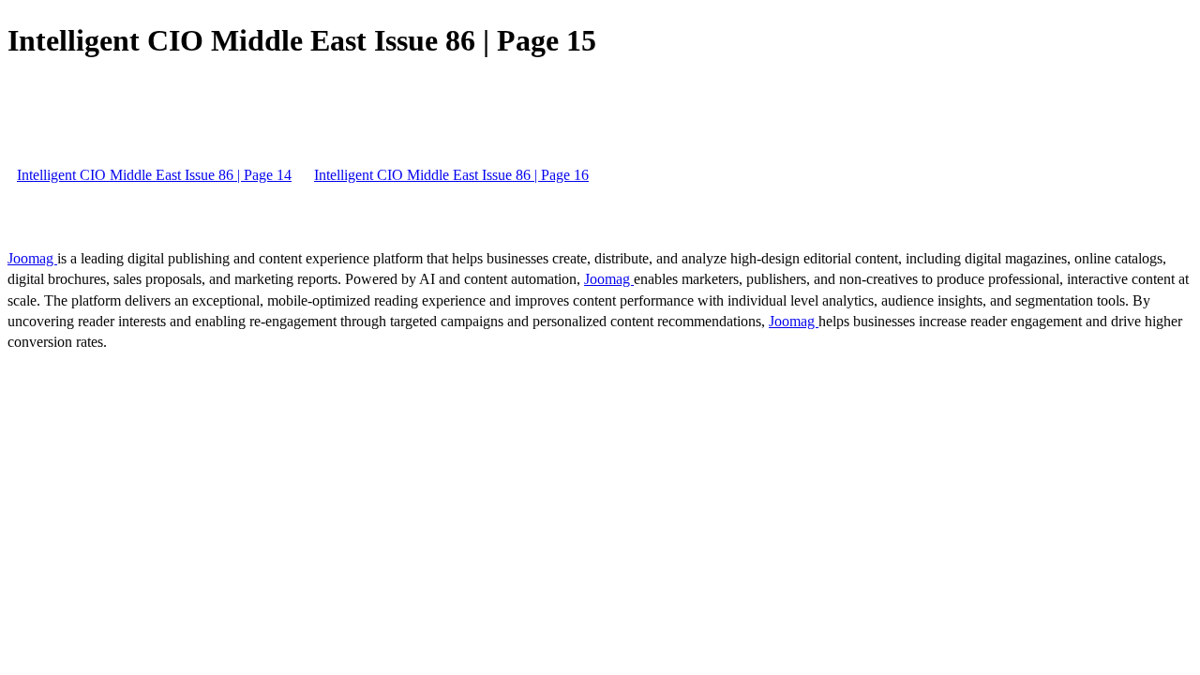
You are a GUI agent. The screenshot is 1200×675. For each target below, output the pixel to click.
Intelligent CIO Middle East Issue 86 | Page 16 (451, 175)
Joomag (32, 258)
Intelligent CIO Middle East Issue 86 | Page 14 (154, 175)
